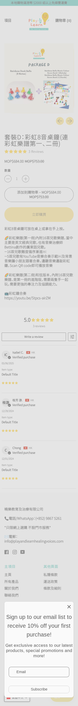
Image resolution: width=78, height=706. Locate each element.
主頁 (7, 574)
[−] (7, 178)
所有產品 (11, 581)
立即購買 (39, 214)
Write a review (33, 337)
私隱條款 (50, 574)
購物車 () (63, 22)
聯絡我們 (11, 595)
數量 (7, 170)
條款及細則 (52, 588)
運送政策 (50, 581)
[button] (17, 698)
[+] (25, 178)
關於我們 (11, 588)
